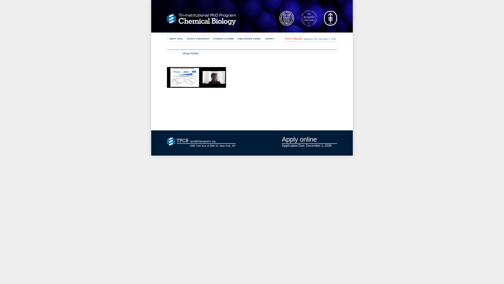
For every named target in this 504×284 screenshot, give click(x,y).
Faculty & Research (198, 39)
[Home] (201, 20)
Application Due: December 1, (310, 38)
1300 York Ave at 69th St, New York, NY (213, 145)
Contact (269, 39)
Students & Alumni (223, 39)
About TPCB (176, 39)
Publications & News (249, 39)
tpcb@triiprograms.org (202, 141)
